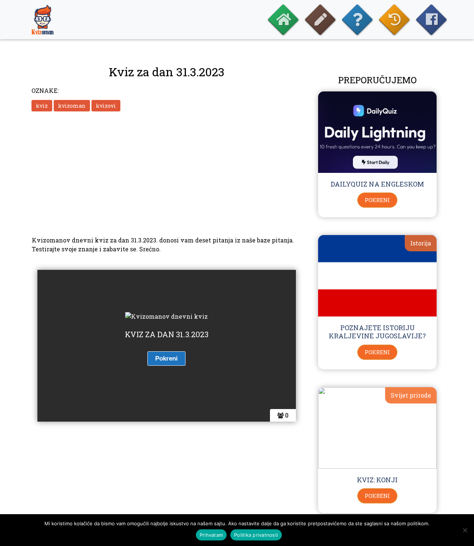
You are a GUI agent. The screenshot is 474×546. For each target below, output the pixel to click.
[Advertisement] (166, 173)
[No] (464, 530)
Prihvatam (211, 535)
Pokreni (377, 200)
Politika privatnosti (256, 535)
